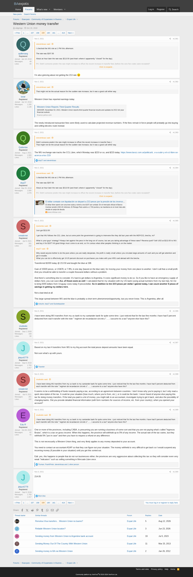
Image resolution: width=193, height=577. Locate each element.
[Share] (170, 38)
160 (48, 33)
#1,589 (175, 410)
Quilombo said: (42, 226)
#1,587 (175, 342)
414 (63, 33)
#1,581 (175, 39)
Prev (18, 33)
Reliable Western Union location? (50, 528)
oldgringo (19, 28)
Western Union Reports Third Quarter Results (58, 106)
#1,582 (175, 82)
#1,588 (175, 374)
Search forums (30, 14)
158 (37, 33)
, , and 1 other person (58, 464)
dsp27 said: (41, 249)
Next (70, 33)
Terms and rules (142, 569)
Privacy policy (157, 569)
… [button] (27, 33)
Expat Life (131, 521)
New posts (17, 14)
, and (51, 304)
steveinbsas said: (43, 44)
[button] (50, 9)
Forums (28, 9)
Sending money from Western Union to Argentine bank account (64, 536)
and (47, 160)
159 (43, 33)
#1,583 (175, 132)
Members (58, 9)
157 (32, 33)
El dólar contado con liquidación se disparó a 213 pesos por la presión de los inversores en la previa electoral (95, 201)
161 (53, 33)
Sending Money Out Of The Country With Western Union (61, 543)
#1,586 (175, 311)
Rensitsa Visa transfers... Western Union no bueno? (59, 521)
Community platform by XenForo (96, 574)
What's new (42, 9)
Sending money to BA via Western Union (54, 551)
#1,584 (175, 168)
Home (18, 9)
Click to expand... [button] (106, 67)
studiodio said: (42, 379)
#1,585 (175, 221)
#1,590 (175, 472)
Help (166, 569)
